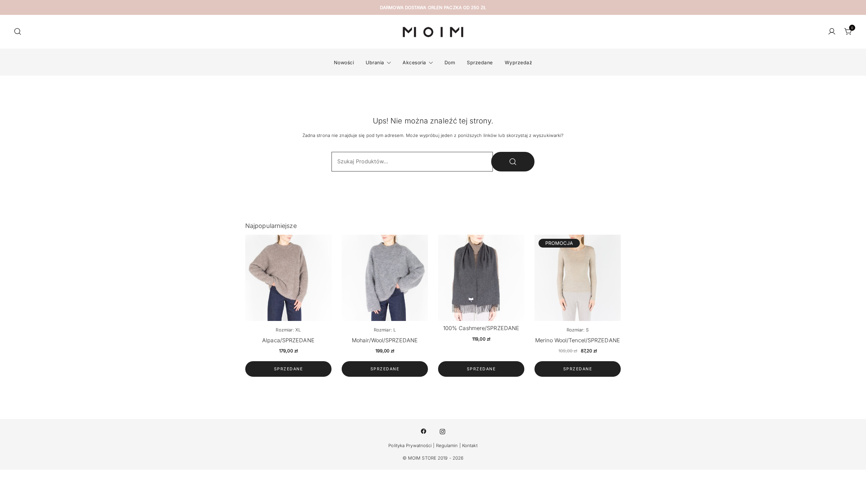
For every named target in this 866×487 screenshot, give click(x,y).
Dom (450, 62)
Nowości (344, 62)
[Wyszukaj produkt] (512, 161)
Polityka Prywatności (410, 445)
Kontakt (470, 445)
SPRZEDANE (288, 368)
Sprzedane (480, 62)
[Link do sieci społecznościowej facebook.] (423, 431)
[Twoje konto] (832, 31)
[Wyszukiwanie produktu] (18, 31)
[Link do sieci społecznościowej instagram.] (442, 431)
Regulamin (447, 445)
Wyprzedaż (518, 62)
